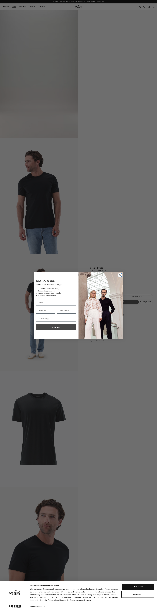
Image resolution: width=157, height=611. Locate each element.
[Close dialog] (120, 275)
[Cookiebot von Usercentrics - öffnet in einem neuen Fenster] (15, 606)
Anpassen (137, 594)
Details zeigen (35, 606)
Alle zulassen (138, 587)
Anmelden (56, 327)
